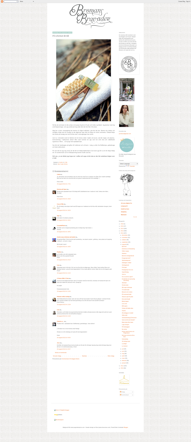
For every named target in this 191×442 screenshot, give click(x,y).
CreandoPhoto (61, 225)
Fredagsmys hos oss (127, 269)
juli (123, 349)
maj (123, 353)
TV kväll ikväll (125, 289)
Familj (61, 164)
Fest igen (124, 267)
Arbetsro (124, 253)
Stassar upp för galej (127, 296)
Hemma (65, 164)
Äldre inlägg (111, 356)
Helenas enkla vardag (63, 296)
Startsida (84, 356)
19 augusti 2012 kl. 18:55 (64, 231)
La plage (124, 343)
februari (124, 360)
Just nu (124, 274)
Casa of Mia (60, 204)
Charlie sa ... (60, 321)
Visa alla (135, 216)
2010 (122, 368)
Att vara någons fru (126, 203)
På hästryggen (126, 327)
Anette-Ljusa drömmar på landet (66, 237)
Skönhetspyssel (126, 260)
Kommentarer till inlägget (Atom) (70, 359)
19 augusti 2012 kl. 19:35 (64, 246)
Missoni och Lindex (127, 292)
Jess (58, 343)
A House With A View (63, 278)
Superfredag (125, 272)
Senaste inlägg (57, 356)
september (125, 242)
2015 (122, 226)
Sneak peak (125, 285)
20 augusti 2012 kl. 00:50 (64, 337)
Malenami (123, 214)
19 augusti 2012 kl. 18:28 (64, 199)
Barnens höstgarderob (128, 255)
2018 (122, 224)
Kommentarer (125, 395)
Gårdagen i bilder (126, 262)
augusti (124, 244)
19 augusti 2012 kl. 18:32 (64, 220)
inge (58, 215)
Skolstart (124, 282)
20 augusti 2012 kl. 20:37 (64, 349)
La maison (125, 346)
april (123, 356)
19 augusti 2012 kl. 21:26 (64, 291)
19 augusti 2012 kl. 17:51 (64, 184)
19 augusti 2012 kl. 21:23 (64, 273)
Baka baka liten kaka (127, 322)
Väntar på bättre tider (127, 308)
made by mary (125, 209)
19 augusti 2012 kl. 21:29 (64, 316)
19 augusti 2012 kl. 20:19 (64, 260)
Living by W (124, 206)
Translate (132, 166)
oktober (124, 239)
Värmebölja (125, 339)
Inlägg (123, 392)
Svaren (124, 310)
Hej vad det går (126, 299)
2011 (122, 366)
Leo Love (124, 303)
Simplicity (124, 212)
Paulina (59, 252)
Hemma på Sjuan (62, 189)
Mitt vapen (124, 306)
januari (124, 363)
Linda (58, 174)
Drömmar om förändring (128, 249)
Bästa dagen (125, 301)
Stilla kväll (124, 315)
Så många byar (126, 341)
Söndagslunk (125, 265)
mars (123, 358)
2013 (122, 231)
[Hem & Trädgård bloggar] (61, 410)
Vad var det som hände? (128, 320)
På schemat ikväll (126, 294)
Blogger (126, 427)
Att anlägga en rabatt (127, 313)
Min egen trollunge (127, 287)
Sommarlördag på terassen (129, 317)
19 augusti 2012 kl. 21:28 (64, 304)
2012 (122, 233)
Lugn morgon (125, 324)
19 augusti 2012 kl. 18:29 (64, 210)
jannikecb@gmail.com (125, 133)
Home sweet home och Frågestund (128, 332)
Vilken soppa (125, 251)
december (125, 235)
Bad (59, 164)
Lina (58, 265)
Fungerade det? (126, 258)
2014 (122, 228)
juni (123, 351)
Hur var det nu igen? (127, 276)
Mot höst (124, 246)
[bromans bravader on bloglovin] (127, 195)
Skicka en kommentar (61, 352)
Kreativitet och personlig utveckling (128, 279)
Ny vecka (124, 329)
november (125, 237)
